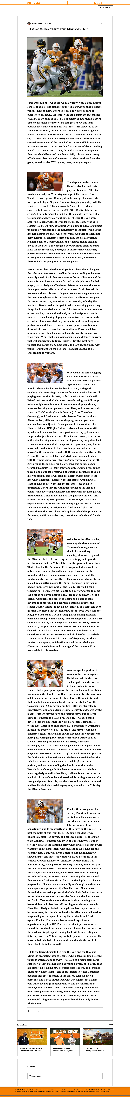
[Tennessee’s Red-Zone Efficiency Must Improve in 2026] (65, 1037)
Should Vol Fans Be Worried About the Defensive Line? (31, 1049)
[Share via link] (43, 1011)
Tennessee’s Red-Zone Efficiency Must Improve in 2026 (64, 1049)
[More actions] (101, 23)
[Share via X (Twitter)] (33, 1011)
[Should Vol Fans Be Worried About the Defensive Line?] (32, 1037)
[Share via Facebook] (28, 1011)
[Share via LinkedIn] (38, 1011)
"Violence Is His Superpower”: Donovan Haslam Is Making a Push (96, 1049)
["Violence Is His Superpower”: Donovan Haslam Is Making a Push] (98, 1037)
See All (111, 1024)
